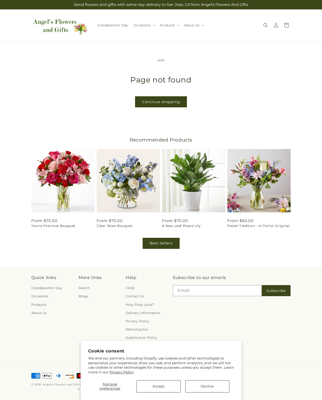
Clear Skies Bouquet (114, 226)
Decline (207, 386)
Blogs (83, 296)
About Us (39, 313)
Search (84, 288)
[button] (144, 25)
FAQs (130, 288)
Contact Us (135, 296)
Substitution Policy (141, 337)
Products (38, 305)
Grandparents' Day (46, 288)
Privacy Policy (122, 372)
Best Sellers (161, 243)
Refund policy (137, 329)
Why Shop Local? (140, 305)
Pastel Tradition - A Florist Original (258, 226)
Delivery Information (143, 313)
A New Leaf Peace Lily (181, 226)
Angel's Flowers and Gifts (61, 384)
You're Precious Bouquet (53, 226)
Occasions (39, 296)
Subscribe (276, 290)
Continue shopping (161, 102)
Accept (159, 386)
